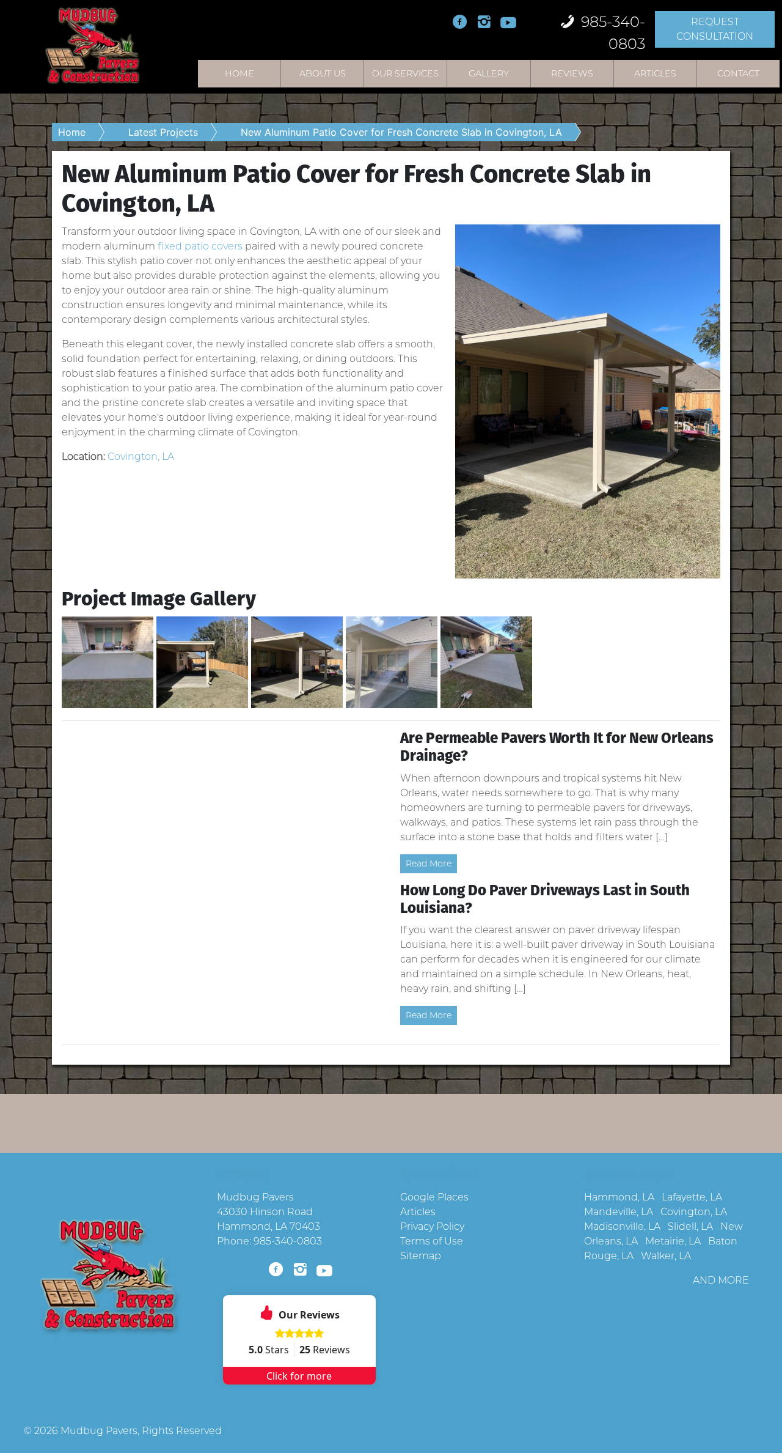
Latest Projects (163, 132)
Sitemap (420, 1256)
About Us (322, 73)
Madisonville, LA (622, 1226)
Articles (655, 73)
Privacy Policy (432, 1226)
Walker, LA (666, 1256)
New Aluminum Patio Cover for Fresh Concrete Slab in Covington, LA (401, 132)
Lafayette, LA (692, 1197)
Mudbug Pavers (98, 1430)
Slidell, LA (690, 1226)
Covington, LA (141, 456)
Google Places (434, 1197)
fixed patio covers (200, 246)
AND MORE (721, 1280)
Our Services (405, 73)
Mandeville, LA (618, 1212)
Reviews (572, 73)
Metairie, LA (673, 1241)
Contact (738, 73)
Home (239, 73)
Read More (428, 863)
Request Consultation (714, 29)
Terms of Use (431, 1241)
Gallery (489, 73)
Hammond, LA (619, 1197)
